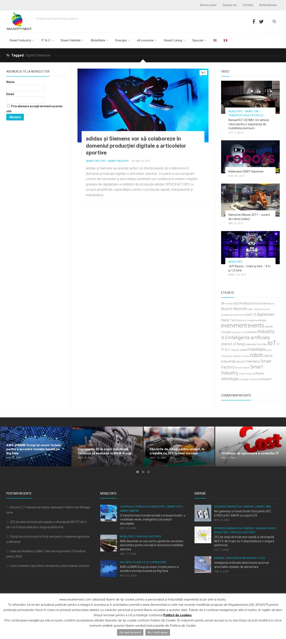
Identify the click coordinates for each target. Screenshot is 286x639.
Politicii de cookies (177, 615)
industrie (251, 332)
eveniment (234, 325)
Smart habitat (242, 367)
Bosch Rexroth (234, 308)
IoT (272, 343)
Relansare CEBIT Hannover (246, 171)
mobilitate (256, 349)
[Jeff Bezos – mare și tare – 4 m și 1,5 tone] (250, 247)
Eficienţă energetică (228, 506)
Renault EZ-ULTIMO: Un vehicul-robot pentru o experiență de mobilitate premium (249, 124)
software (258, 373)
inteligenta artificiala (249, 337)
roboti (256, 355)
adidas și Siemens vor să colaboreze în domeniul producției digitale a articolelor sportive (136, 145)
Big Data (125, 562)
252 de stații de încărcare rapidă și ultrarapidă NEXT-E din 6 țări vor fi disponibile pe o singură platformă (244, 541)
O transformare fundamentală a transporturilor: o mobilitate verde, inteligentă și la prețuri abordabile (152, 519)
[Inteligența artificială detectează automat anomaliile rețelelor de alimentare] (203, 564)
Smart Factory (96, 161)
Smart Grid (263, 506)
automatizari (242, 303)
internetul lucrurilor (256, 344)
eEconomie (145, 40)
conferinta (238, 315)
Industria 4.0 (238, 332)
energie (262, 320)
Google (226, 332)
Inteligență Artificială (241, 558)
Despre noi (230, 5)
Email (10, 94)
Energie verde (265, 528)
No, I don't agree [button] (157, 632)
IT (278, 344)
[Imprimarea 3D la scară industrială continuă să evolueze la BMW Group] (107, 446)
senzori (241, 361)
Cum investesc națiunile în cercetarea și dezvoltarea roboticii (49, 565)
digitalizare (265, 314)
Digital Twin (228, 320)
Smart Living (173, 40)
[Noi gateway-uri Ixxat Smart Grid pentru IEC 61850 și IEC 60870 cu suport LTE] (203, 513)
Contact (248, 5)
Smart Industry (20, 40)
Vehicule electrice (148, 536)
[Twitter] (261, 21)
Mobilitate (98, 40)
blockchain (260, 303)
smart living (245, 373)
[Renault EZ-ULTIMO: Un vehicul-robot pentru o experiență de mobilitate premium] (250, 97)
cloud (257, 309)
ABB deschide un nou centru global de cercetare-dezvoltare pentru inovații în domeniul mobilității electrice (152, 545)
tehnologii (244, 379)
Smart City (174, 506)
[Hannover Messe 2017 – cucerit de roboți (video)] (250, 200)
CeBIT (250, 309)
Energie (121, 40)
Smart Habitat (71, 40)
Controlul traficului (134, 506)
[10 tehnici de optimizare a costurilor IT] (250, 446)
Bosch (271, 303)
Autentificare (268, 5)
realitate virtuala (241, 356)
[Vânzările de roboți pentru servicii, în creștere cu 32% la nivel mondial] (179, 446)
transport (265, 379)
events (256, 325)
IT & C (45, 40)
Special (197, 40)
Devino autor (208, 5)
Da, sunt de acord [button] (130, 632)
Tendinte (254, 379)
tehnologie (229, 379)
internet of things (233, 344)
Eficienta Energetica (247, 320)
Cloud (137, 562)
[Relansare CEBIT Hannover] (250, 156)
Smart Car (252, 111)
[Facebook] (253, 21)
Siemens (253, 361)
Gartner (269, 326)
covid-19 (250, 315)
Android (229, 303)
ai (222, 303)
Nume (10, 82)
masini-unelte (239, 349)
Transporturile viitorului (245, 115)
